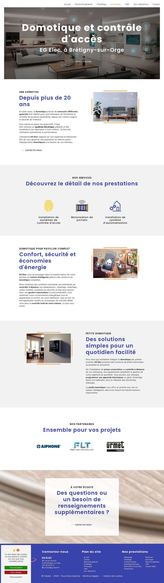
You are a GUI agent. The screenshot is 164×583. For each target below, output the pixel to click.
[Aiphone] (48, 446)
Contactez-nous (33, 150)
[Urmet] (115, 446)
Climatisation (128, 569)
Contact (156, 4)
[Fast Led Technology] (82, 446)
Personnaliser (16, 577)
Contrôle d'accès (130, 562)
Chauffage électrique (131, 564)
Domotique (116, 4)
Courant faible (150, 566)
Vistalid (48, 576)
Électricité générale (83, 4)
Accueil (67, 4)
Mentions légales (90, 576)
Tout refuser (15, 572)
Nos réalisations (141, 4)
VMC (127, 4)
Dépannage (128, 557)
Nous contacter (83, 62)
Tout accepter (16, 567)
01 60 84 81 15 (49, 565)
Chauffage (101, 4)
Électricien (149, 557)
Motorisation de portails (133, 566)
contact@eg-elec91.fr (52, 568)
